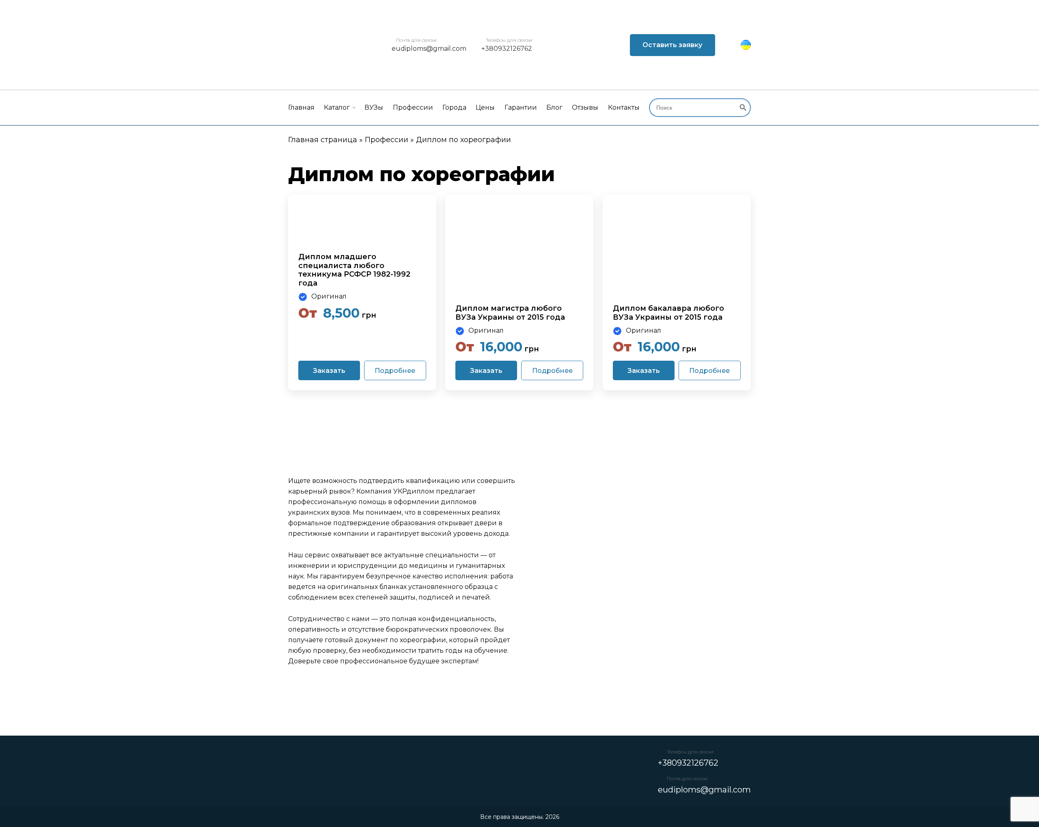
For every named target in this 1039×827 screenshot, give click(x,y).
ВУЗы (373, 107)
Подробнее (395, 371)
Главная (301, 107)
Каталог (337, 107)
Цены (485, 107)
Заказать (329, 371)
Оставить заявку (672, 45)
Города (454, 107)
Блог (554, 107)
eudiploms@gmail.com (429, 48)
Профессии (413, 107)
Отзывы (585, 107)
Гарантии (520, 107)
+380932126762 (506, 48)
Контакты (624, 107)
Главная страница (322, 139)
